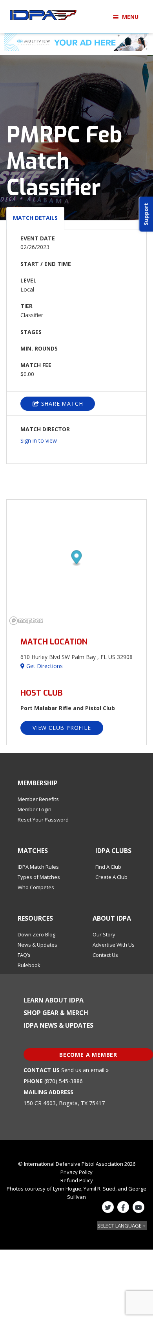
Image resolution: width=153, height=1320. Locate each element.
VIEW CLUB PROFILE (62, 727)
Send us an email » (85, 1070)
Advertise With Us (114, 944)
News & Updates (37, 944)
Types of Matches (39, 877)
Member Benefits (38, 799)
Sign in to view (38, 440)
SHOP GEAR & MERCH (56, 1012)
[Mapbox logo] (26, 620)
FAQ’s (24, 954)
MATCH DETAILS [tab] (35, 218)
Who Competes (36, 887)
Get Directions (44, 666)
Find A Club (108, 866)
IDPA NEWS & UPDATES (58, 1025)
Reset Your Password (43, 819)
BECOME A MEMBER (88, 1054)
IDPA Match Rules (38, 866)
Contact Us (105, 954)
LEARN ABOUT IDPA (54, 1000)
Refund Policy (76, 1180)
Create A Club (111, 877)
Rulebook (29, 965)
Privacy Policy (76, 1172)
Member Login (34, 809)
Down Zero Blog (36, 934)
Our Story (104, 934)
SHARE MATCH (61, 403)
